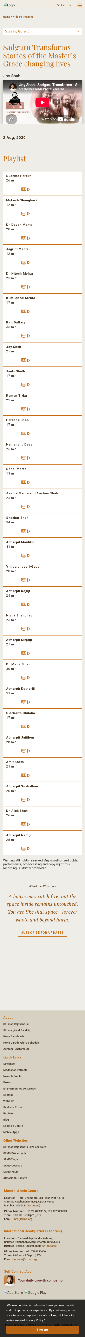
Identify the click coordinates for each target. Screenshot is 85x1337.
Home (6, 16)
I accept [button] (42, 1329)
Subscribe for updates (42, 932)
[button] (46, 1320)
